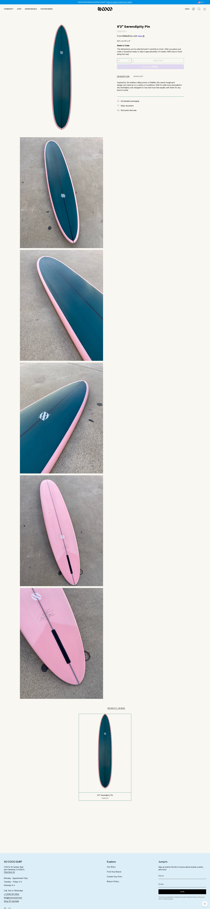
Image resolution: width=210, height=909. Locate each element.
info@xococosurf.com (13, 897)
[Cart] (204, 9)
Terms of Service (163, 899)
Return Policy (113, 881)
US (201, 2)
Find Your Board (114, 871)
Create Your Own (114, 876)
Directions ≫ (9, 872)
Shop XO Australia (11, 901)
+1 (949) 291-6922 (11, 894)
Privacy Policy (197, 897)
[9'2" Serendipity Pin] (105, 753)
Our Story (111, 867)
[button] (8, 9)
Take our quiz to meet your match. (119, 2)
